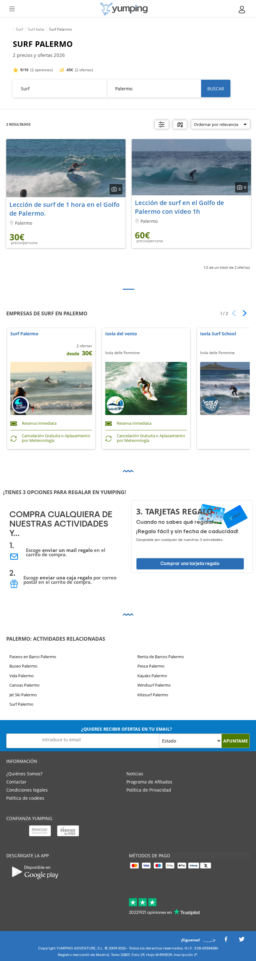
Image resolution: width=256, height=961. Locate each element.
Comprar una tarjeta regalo (189, 563)
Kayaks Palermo (152, 675)
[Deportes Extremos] (124, 9)
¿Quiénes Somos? (24, 774)
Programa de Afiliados (149, 782)
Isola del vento (121, 334)
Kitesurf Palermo (152, 695)
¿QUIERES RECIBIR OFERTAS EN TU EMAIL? (126, 729)
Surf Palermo (24, 334)
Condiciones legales (27, 790)
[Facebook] (225, 941)
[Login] (242, 9)
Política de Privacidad (148, 790)
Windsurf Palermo (154, 685)
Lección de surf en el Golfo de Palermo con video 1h (179, 207)
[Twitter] (241, 941)
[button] (242, 313)
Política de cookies (25, 798)
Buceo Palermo (23, 666)
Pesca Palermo (151, 666)
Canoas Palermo (24, 685)
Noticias (134, 774)
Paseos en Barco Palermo (32, 656)
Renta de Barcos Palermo (160, 656)
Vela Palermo (21, 675)
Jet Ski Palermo (23, 695)
